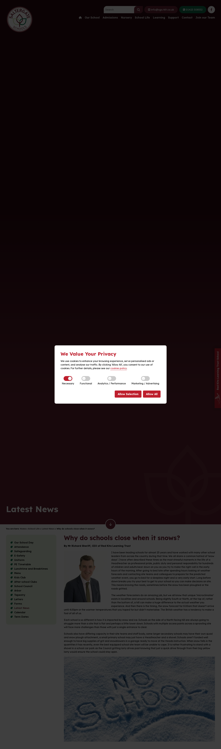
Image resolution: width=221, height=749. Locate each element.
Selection (128, 394)
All (152, 394)
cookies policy (118, 368)
